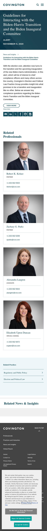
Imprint (30, 464)
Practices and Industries (11, 440)
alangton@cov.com (14, 293)
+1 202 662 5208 (13, 236)
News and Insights (9, 54)
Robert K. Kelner (15, 173)
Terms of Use (31, 461)
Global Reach (8, 449)
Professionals (8, 436)
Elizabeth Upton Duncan (18, 332)
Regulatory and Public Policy (15, 372)
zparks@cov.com (13, 240)
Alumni (5, 454)
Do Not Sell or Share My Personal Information (21, 511)
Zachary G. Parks (15, 226)
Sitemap (30, 457)
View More (11, 105)
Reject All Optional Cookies (21, 518)
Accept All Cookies (21, 525)
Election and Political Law (14, 379)
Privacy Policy (26, 503)
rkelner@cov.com (13, 187)
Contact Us (6, 457)
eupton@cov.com (13, 346)
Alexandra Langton (16, 279)
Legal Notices (32, 454)
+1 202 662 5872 (13, 342)
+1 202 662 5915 (13, 289)
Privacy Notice (7, 461)
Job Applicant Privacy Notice (9, 465)
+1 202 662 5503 (13, 183)
